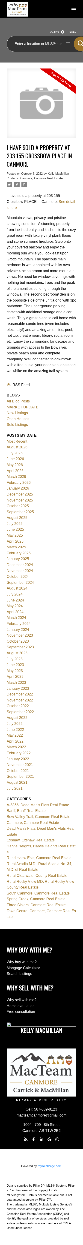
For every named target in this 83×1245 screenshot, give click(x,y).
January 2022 (18, 759)
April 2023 (15, 676)
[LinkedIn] (41, 1139)
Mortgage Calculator (23, 968)
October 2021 (18, 771)
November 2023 (20, 635)
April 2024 (15, 612)
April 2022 (15, 741)
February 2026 (19, 482)
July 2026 (15, 453)
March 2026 (16, 477)
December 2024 (20, 565)
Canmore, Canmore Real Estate (41, 178)
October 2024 (18, 576)
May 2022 (15, 735)
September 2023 (20, 647)
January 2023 (18, 688)
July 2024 (15, 594)
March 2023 (16, 682)
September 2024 (20, 582)
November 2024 (20, 571)
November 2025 (20, 500)
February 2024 (19, 624)
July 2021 (15, 788)
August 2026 (17, 447)
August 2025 (17, 518)
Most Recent (17, 441)
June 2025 (15, 529)
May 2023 (15, 671)
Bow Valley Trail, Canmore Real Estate (38, 817)
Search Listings (19, 974)
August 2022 (17, 718)
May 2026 (15, 465)
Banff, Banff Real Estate (26, 811)
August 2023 (17, 653)
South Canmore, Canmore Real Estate (38, 893)
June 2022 (15, 730)
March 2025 (16, 547)
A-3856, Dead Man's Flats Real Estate (38, 805)
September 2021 (20, 776)
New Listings (17, 413)
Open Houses (18, 419)
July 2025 (15, 524)
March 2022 (16, 747)
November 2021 (20, 765)
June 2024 (15, 600)
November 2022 (20, 700)
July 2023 (15, 659)
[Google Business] (49, 1139)
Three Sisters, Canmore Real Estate (36, 905)
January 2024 (18, 630)
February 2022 (19, 753)
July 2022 (15, 724)
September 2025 (20, 512)
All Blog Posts (18, 401)
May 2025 (15, 535)
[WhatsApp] (57, 1139)
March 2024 (16, 618)
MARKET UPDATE (23, 407)
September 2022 (20, 712)
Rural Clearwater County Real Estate (37, 875)
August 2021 (17, 782)
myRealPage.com (50, 1166)
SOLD (72, 31)
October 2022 (18, 706)
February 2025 (19, 553)
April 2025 (15, 541)
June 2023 (15, 665)
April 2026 (15, 471)
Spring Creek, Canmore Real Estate (36, 899)
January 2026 (18, 488)
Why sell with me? (21, 1000)
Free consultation (21, 1012)
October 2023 (18, 641)
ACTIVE (54, 31)
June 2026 (15, 459)
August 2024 (17, 588)
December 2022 (20, 694)
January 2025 (18, 559)
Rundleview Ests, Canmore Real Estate (39, 858)
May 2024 (15, 606)
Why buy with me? (22, 962)
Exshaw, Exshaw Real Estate (31, 840)
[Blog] (25, 1139)
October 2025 (18, 506)
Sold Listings (17, 425)
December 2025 (20, 494)
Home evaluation (21, 1006)
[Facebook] (33, 1139)
